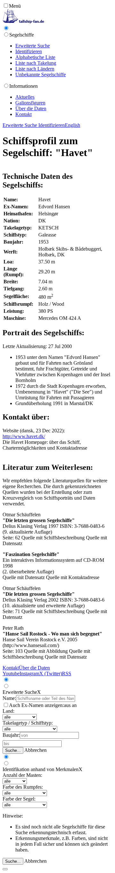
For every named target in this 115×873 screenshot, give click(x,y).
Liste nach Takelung (35, 63)
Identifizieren (28, 51)
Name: (9, 698)
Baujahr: (11, 735)
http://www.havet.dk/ (24, 436)
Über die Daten (30, 108)
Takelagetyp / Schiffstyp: (28, 723)
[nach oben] (5, 869)
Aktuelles (24, 97)
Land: (8, 711)
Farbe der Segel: (19, 799)
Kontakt (23, 114)
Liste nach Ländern (34, 68)
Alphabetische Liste (35, 57)
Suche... (13, 750)
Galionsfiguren (30, 102)
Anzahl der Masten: (22, 775)
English (72, 125)
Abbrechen (35, 750)
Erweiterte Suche (32, 45)
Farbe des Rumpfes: (23, 787)
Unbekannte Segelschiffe (40, 74)
